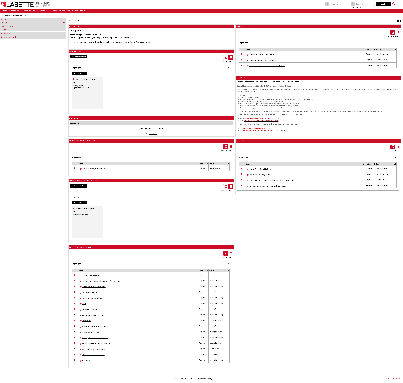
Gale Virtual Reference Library (92, 298)
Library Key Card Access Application (87, 79)
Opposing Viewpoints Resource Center (95, 338)
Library (53, 10)
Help (82, 10)
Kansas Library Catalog (89, 309)
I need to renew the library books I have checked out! (267, 66)
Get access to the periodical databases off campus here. (101, 281)
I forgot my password (357, 7)
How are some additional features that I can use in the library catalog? (272, 180)
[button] (78, 56)
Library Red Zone (21, 16)
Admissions (15, 10)
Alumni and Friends (68, 10)
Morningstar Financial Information (93, 315)
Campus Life (29, 10)
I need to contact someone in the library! (262, 60)
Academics (42, 10)
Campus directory (204, 379)
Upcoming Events (75, 26)
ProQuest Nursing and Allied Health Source (96, 343)
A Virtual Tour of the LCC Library (260, 169)
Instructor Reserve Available (84, 208)
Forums (3, 29)
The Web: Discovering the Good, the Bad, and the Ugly (267, 186)
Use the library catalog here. (91, 275)
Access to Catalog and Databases (80, 247)
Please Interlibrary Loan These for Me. (82, 141)
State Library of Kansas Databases (93, 349)
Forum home (153, 134)
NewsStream (86, 321)
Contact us (189, 379)
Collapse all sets (226, 61)
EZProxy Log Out (88, 360)
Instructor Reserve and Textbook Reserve (83, 181)
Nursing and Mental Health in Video (94, 326)
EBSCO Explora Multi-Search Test (93, 355)
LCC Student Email (9, 37)
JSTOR (84, 304)
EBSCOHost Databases (90, 292)
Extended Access (75, 51)
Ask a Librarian (74, 118)
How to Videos (241, 141)
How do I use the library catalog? (260, 175)
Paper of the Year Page (131, 42)
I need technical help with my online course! (263, 54)
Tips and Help (241, 78)
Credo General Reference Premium (94, 287)
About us (179, 379)
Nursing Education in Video (91, 332)
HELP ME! (239, 26)
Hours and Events (7, 26)
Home (4, 10)
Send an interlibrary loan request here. (95, 169)
